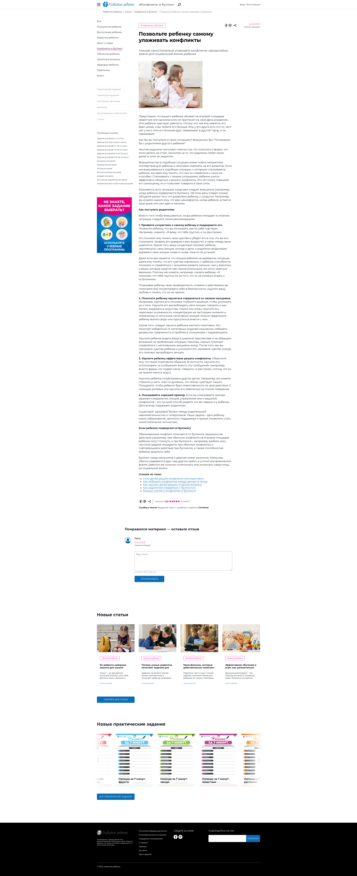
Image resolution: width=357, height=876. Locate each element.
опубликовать (149, 579)
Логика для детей (104, 168)
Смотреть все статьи (116, 699)
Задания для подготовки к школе (111, 142)
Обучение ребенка (108, 54)
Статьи (100, 119)
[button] (98, 760)
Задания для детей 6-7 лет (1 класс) (112, 146)
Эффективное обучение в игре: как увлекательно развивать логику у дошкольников (240, 669)
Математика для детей (107, 165)
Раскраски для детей (106, 161)
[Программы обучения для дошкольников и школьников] (114, 252)
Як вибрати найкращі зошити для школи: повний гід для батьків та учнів (115, 669)
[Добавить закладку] (235, 25)
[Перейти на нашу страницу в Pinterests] (180, 837)
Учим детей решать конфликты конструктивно (173, 478)
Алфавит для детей (105, 176)
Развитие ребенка (107, 37)
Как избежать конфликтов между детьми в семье (175, 481)
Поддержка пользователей (151, 839)
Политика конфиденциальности (153, 831)
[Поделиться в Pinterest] (230, 25)
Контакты (143, 850)
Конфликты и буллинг (157, 4)
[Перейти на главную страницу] (118, 4)
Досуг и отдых (105, 43)
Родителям (103, 70)
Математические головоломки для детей (115, 184)
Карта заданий (145, 854)
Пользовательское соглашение (152, 835)
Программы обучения (108, 101)
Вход (242, 4)
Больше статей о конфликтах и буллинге (169, 490)
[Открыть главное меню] (99, 4)
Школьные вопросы (108, 59)
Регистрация (253, 4)
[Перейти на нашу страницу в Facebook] (176, 837)
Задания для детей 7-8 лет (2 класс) (112, 150)
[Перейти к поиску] (179, 5)
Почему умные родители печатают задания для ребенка (157, 668)
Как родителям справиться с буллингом (169, 487)
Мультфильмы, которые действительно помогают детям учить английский (198, 668)
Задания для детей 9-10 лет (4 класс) (113, 157)
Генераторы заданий (108, 95)
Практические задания (109, 89)
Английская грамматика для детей (112, 180)
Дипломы (102, 107)
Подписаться (253, 838)
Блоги (100, 75)
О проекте (143, 843)
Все (99, 21)
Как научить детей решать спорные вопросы (172, 484)
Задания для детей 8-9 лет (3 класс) (112, 153)
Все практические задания (116, 796)
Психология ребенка (109, 26)
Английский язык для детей (109, 172)
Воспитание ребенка (109, 32)
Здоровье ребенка (108, 64)
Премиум (143, 847)
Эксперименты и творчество (112, 113)
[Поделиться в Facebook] (226, 25)
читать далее (106, 683)
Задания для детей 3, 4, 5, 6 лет (110, 138)
